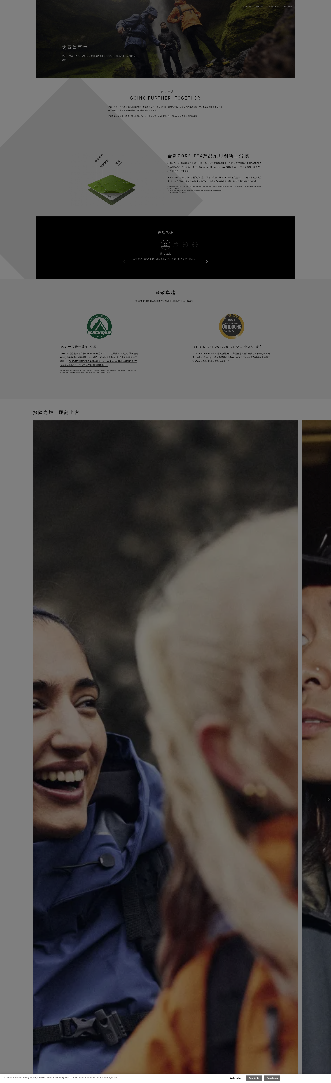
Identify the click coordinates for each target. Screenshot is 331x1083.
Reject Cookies (254, 1078)
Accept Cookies (272, 1078)
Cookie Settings (235, 1078)
